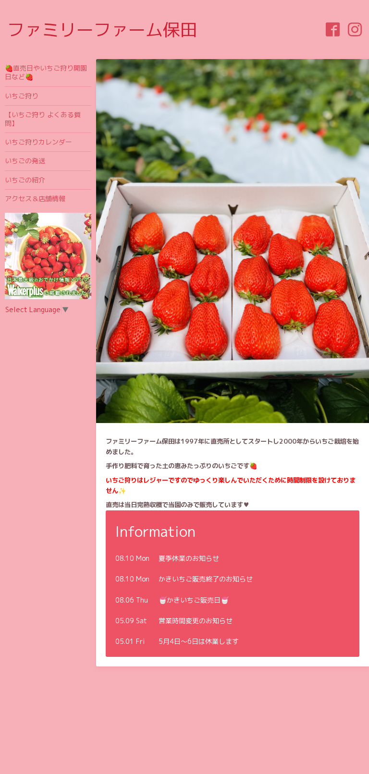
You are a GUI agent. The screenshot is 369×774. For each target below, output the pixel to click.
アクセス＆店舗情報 (35, 198)
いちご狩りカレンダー (38, 141)
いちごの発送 (25, 160)
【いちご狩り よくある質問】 (43, 119)
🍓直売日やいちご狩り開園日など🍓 (46, 72)
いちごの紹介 (25, 179)
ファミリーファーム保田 (102, 29)
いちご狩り (21, 95)
